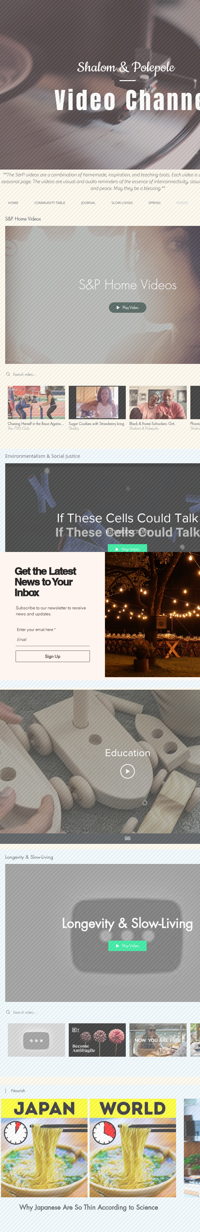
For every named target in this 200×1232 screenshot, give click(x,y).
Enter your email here (35, 630)
